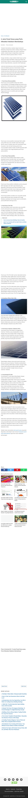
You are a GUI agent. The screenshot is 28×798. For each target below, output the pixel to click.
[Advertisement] (14, 19)
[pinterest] (17, 470)
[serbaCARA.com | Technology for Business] (14, 1)
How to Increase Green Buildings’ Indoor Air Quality (14, 220)
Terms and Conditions (9, 791)
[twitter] (10, 470)
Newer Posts (4, 686)
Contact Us (13, 789)
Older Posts (23, 686)
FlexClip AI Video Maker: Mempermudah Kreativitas (14, 694)
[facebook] (4, 470)
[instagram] (17, 779)
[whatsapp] (24, 470)
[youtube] (13, 779)
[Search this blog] (26, 1)
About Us (8, 789)
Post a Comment (9, 44)
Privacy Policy (19, 789)
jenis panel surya (17, 430)
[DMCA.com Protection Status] (14, 783)
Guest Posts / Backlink (19, 791)
